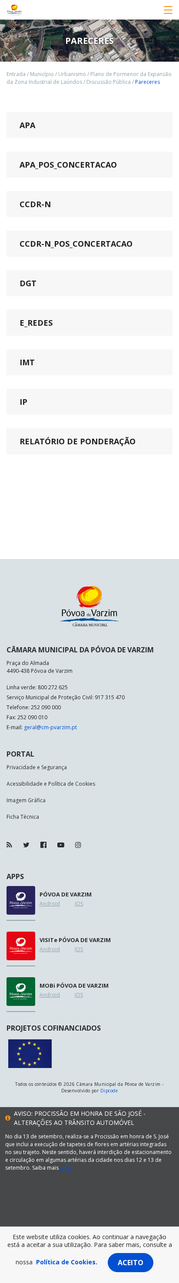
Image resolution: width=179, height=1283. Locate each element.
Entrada (16, 74)
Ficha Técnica (23, 816)
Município (42, 74)
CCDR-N (35, 204)
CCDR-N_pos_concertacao (76, 243)
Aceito (130, 1262)
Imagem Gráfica (26, 800)
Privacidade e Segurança (37, 767)
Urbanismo (72, 74)
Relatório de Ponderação (78, 441)
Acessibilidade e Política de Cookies (51, 783)
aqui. (66, 1167)
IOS (79, 903)
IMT (27, 362)
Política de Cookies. (66, 1262)
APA (27, 125)
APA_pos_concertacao (68, 164)
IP (23, 402)
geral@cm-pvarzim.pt (50, 727)
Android (50, 903)
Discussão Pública (108, 82)
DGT (28, 283)
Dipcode (109, 1091)
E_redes (36, 322)
